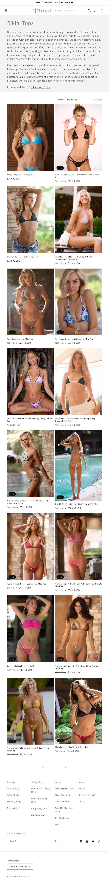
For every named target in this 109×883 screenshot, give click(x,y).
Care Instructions (63, 801)
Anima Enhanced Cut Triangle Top (21, 175)
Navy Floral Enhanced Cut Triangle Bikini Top (74, 339)
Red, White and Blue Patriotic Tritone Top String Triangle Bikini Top (75, 420)
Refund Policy (13, 795)
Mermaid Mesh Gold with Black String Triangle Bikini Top (77, 176)
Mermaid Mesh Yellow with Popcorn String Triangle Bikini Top (28, 749)
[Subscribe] (55, 841)
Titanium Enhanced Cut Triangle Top (22, 257)
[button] (6, 10)
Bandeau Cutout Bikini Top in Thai (21, 666)
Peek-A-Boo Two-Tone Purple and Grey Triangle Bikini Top (29, 420)
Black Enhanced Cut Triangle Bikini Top (71, 747)
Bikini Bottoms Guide (65, 788)
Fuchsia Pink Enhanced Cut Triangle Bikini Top (26, 584)
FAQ (57, 824)
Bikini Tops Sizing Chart (39, 800)
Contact (82, 801)
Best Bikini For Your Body (64, 810)
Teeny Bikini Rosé (87, 795)
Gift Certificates (62, 818)
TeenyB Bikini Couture (21, 876)
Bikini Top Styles (40, 87)
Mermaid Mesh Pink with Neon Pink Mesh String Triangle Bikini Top (78, 585)
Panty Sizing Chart (39, 808)
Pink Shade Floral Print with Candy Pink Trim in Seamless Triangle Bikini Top (75, 258)
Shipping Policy (14, 801)
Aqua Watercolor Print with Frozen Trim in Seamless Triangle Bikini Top (28, 502)
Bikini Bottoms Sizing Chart (41, 790)
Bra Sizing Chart (38, 815)
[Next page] (74, 767)
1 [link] (35, 767)
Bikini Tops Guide (63, 795)
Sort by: (60, 99)
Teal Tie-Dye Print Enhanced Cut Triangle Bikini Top (76, 504)
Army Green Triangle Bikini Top (20, 339)
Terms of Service (14, 808)
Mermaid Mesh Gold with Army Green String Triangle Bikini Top (76, 667)
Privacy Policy (13, 788)
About (82, 788)
